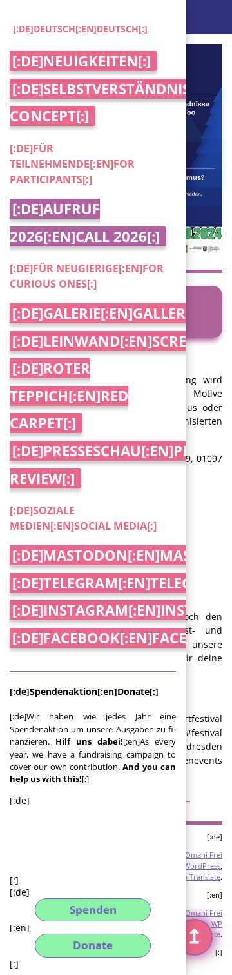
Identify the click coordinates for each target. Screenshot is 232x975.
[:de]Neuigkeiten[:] (81, 61)
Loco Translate (195, 876)
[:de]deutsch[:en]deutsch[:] (80, 29)
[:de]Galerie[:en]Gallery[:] (110, 313)
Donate (93, 945)
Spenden (93, 909)
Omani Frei (203, 854)
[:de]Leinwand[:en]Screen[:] (115, 341)
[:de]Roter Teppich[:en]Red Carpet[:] (69, 395)
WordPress (202, 865)
